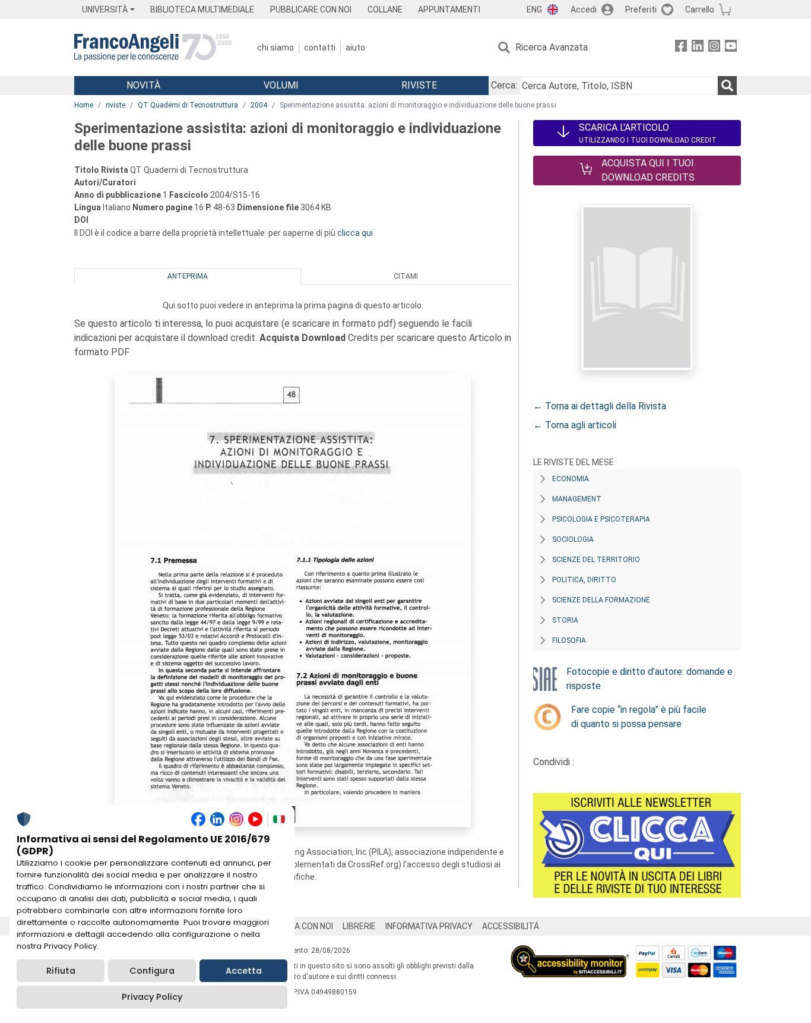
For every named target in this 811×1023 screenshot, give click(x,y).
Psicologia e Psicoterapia (601, 519)
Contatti (319, 47)
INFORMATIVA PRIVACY (429, 926)
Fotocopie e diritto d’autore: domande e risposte (649, 679)
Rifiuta (60, 971)
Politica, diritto (584, 580)
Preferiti (641, 9)
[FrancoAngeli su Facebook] (681, 48)
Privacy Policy (152, 997)
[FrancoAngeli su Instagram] (714, 48)
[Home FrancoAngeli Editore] (153, 47)
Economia (570, 479)
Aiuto (355, 47)
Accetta (244, 971)
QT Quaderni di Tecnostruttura (188, 105)
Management (576, 499)
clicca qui (355, 233)
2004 (259, 105)
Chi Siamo (275, 47)
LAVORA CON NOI (301, 926)
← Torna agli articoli (574, 425)
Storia (565, 620)
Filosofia (569, 640)
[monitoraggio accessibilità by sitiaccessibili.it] (570, 952)
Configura (152, 971)
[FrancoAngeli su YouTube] (731, 48)
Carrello (699, 9)
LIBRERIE (359, 926)
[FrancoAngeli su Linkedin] (698, 48)
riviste (115, 105)
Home (83, 105)
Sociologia (573, 539)
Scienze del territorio (596, 559)
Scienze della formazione (601, 600)
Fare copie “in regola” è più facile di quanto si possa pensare (639, 717)
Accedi (584, 9)
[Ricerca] (727, 85)
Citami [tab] (406, 276)
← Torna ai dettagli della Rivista (599, 406)
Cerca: (504, 85)
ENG (534, 9)
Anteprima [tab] (187, 276)
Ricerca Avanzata (551, 47)
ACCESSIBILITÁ (510, 926)
